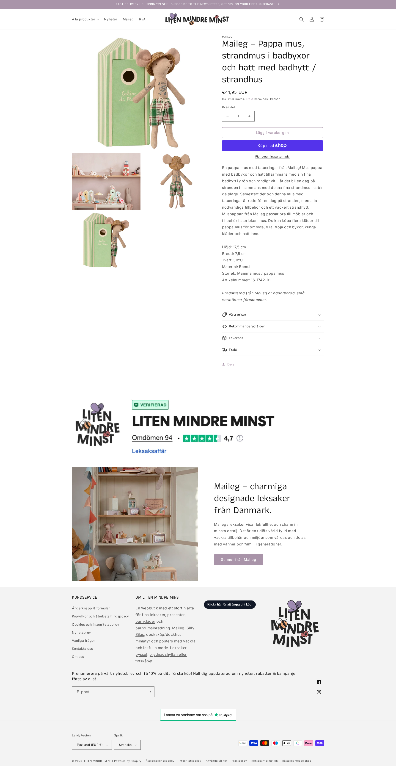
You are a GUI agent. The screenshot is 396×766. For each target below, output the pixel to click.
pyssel (141, 654)
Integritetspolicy (190, 760)
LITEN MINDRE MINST (98, 761)
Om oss (78, 656)
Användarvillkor (216, 760)
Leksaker (178, 647)
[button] (85, 19)
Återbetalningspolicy (160, 760)
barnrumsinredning (152, 628)
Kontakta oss (82, 648)
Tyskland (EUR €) (90, 745)
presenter (175, 614)
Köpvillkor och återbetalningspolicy (100, 616)
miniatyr (142, 641)
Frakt (250, 99)
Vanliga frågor (83, 640)
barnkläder (145, 621)
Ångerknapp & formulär (91, 608)
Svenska (125, 745)
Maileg (178, 628)
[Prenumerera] (149, 691)
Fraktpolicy (239, 760)
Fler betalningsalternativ (272, 156)
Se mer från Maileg (238, 559)
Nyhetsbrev (81, 632)
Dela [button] (230, 364)
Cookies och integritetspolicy (95, 624)
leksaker (157, 614)
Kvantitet (228, 107)
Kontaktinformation (264, 760)
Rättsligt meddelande (296, 760)
